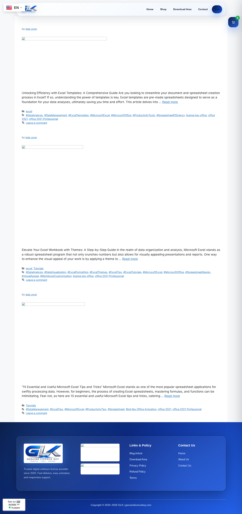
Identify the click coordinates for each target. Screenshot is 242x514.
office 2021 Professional (43, 118)
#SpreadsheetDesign (197, 272)
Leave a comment (36, 122)
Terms (133, 477)
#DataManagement (55, 115)
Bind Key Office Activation (141, 409)
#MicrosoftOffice (121, 115)
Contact (203, 9)
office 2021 (164, 409)
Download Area (182, 9)
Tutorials (38, 268)
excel (29, 111)
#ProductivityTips (95, 409)
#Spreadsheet (116, 409)
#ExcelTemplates (78, 115)
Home (150, 9)
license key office (196, 115)
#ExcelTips (115, 272)
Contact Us (184, 465)
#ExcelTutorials (132, 272)
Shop (163, 9)
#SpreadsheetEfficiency (170, 115)
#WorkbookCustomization (56, 275)
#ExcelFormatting (77, 272)
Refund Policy (138, 471)
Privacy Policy (138, 465)
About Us (183, 459)
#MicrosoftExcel (100, 115)
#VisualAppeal (30, 275)
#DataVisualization (55, 272)
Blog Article (136, 453)
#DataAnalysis (34, 115)
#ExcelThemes (98, 272)
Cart (217, 9)
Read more (170, 102)
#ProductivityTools (144, 115)
